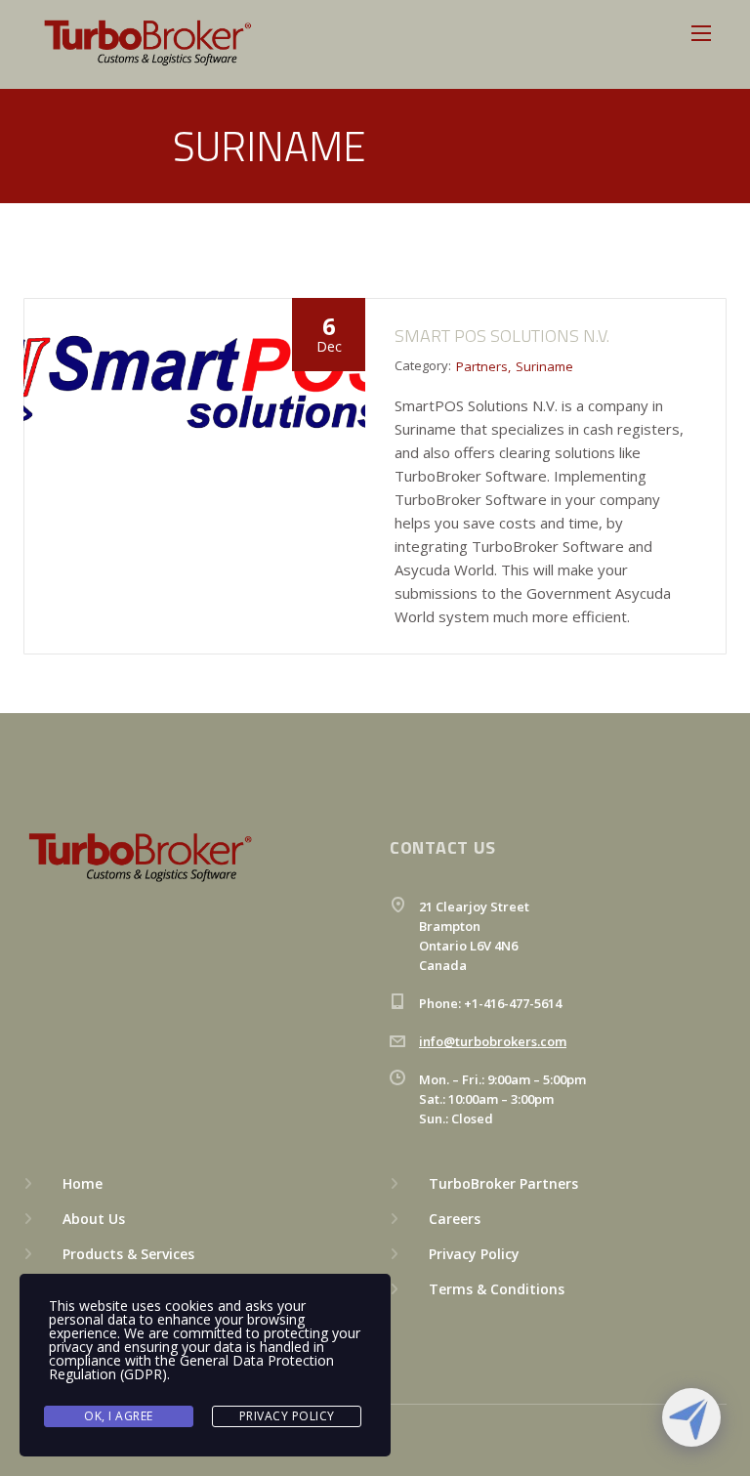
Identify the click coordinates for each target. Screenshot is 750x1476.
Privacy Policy (474, 1253)
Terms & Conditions (496, 1289)
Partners (482, 366)
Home (82, 1183)
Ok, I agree (118, 1416)
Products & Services (128, 1253)
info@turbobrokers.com (492, 1041)
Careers (454, 1218)
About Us (93, 1218)
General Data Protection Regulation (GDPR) (191, 1367)
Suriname (544, 366)
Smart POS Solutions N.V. (502, 335)
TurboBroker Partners (503, 1183)
